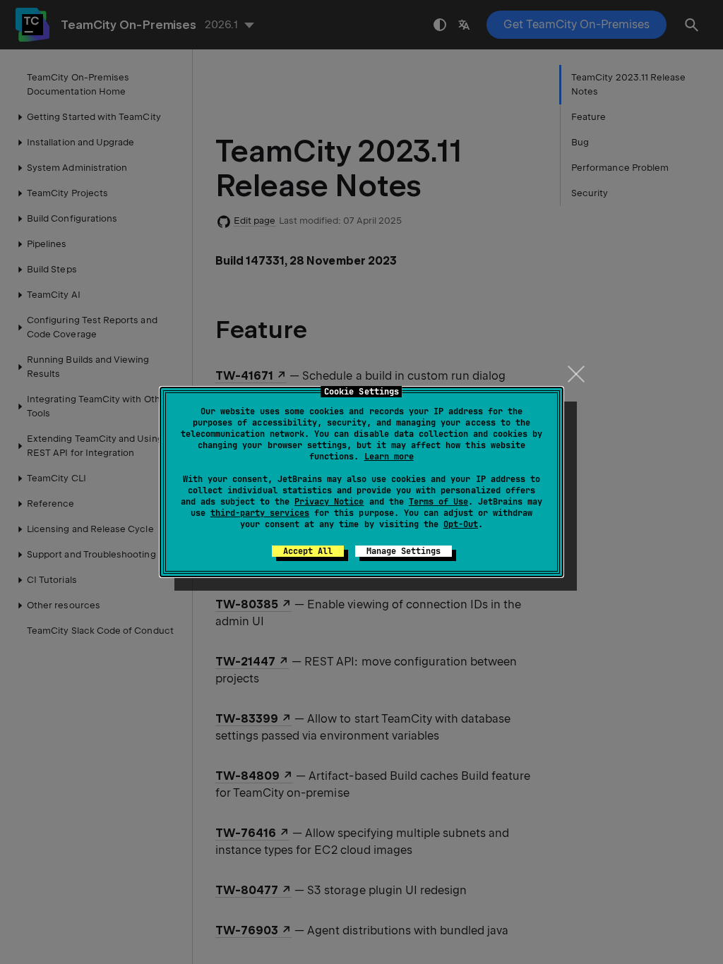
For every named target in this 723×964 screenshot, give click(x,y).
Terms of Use (438, 501)
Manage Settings (403, 551)
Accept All (308, 551)
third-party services (259, 513)
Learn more (389, 456)
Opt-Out (460, 524)
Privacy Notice (329, 501)
